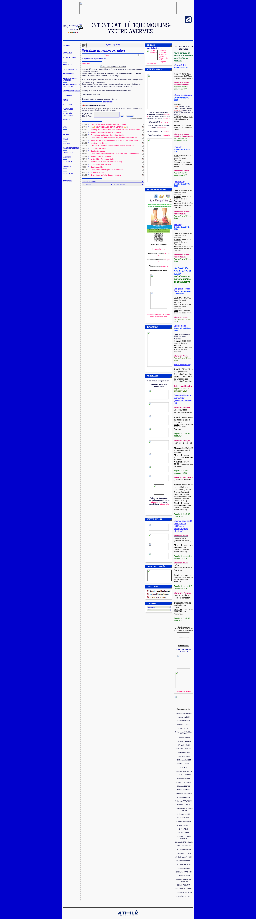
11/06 (84, 167)
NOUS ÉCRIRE (67, 181)
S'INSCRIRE (67, 46)
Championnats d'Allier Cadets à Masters (106, 175)
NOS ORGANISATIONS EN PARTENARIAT (71, 85)
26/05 (84, 175)
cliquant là (164, 504)
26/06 (84, 143)
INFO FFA (66, 134)
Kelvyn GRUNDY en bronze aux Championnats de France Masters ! (115, 140)
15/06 (84, 154)
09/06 (84, 170)
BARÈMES (66, 144)
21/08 (84, 124)
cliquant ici (155, 502)
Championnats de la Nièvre (101, 164)
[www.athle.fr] (188, 22)
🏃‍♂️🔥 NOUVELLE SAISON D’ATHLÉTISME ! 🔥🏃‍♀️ (109, 127)
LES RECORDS (67, 95)
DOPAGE (65, 139)
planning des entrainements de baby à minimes (108, 124)
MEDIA (65, 127)
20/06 (84, 148)
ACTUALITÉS (67, 53)
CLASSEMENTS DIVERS (71, 148)
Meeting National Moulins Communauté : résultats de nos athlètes (115, 130)
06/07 (84, 135)
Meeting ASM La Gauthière (101, 156)
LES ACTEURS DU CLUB (70, 69)
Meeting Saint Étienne (99, 143)
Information (86, 63)
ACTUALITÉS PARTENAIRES (68, 114)
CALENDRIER (67, 162)
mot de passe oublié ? (136, 118)
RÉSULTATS (67, 157)
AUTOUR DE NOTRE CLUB (71, 91)
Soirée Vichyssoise (98, 151)
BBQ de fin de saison (98, 148)
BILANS (65, 100)
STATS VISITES (68, 174)
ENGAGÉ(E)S (67, 166)
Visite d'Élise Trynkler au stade (102, 159)
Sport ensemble (97, 167)
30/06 (84, 138)
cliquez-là (166, 118)
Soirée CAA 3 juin (97, 172)
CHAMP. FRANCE (68, 153)
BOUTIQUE (66, 120)
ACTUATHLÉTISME (69, 57)
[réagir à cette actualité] (143, 124)
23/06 (84, 146)
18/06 (84, 151)
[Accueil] (73, 32)
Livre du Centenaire (154, 48)
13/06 (84, 156)
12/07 (84, 130)
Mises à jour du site (184, 691)
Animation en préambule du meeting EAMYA (107, 135)
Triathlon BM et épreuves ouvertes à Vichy (106, 162)
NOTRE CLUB (67, 65)
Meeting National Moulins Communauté (106, 132)
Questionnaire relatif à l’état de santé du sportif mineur (158, 316)
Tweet (107, 55)
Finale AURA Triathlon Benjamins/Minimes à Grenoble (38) (112, 146)
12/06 (84, 159)
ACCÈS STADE (67, 104)
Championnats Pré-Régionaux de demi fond (107, 170)
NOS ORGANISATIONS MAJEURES (70, 79)
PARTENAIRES (68, 109)
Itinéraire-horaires (158, 249)
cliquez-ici (164, 122)
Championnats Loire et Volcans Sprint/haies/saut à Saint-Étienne (115, 154)
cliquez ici (162, 128)
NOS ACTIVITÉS (68, 74)
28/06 (84, 140)
